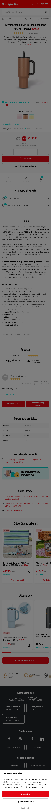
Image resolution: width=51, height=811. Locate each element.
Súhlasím (25, 794)
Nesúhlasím (26, 808)
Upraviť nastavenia (25, 801)
